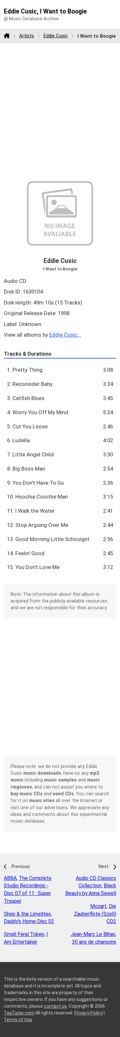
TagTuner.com (19, 1012)
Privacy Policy (88, 1012)
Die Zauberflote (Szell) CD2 (95, 914)
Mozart (98, 906)
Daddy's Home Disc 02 (29, 921)
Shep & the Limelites (27, 914)
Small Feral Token (24, 934)
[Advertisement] (60, 112)
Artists (26, 36)
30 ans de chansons (94, 942)
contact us (55, 1006)
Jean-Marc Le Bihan (93, 934)
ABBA (10, 878)
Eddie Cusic (56, 36)
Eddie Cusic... (65, 335)
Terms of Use (18, 1019)
